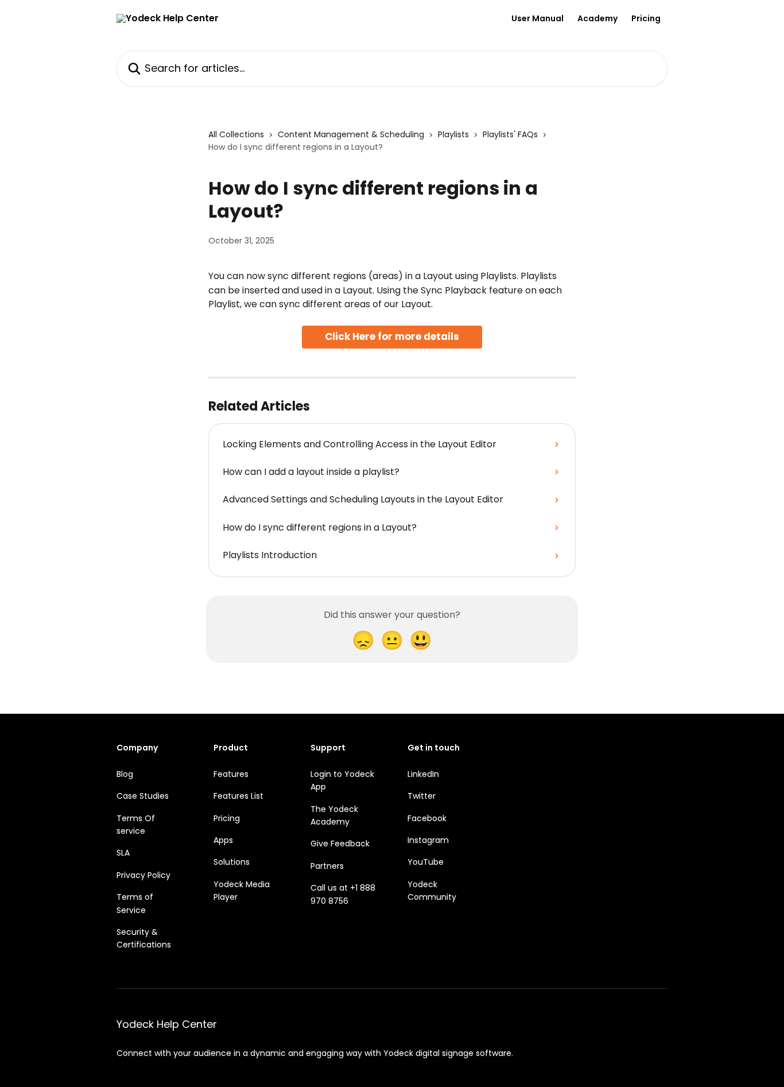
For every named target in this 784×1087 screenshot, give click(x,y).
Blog (125, 774)
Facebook (427, 818)
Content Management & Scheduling (351, 134)
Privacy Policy (143, 875)
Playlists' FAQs (510, 134)
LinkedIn (423, 774)
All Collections (236, 134)
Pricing (646, 18)
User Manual (537, 18)
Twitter (421, 796)
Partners (327, 866)
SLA (123, 852)
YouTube (425, 862)
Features (231, 774)
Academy (597, 18)
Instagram (428, 840)
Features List (238, 796)
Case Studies (143, 796)
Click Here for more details (392, 336)
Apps (223, 840)
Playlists (453, 134)
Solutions (232, 862)
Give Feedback (340, 843)
